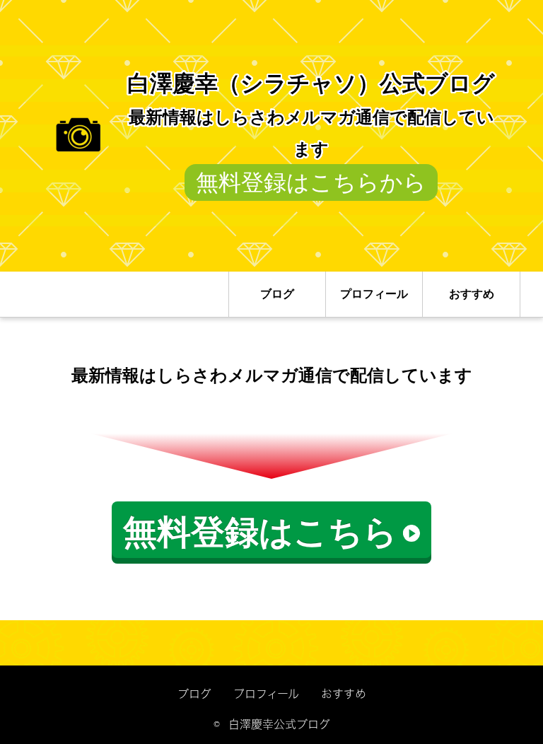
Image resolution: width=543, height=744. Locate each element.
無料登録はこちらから (311, 182)
